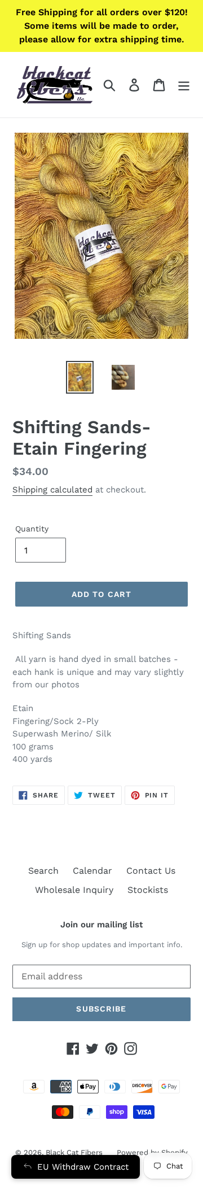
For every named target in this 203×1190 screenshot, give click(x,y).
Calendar (92, 870)
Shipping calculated (52, 490)
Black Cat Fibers (74, 1152)
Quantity (31, 528)
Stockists (147, 889)
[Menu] (183, 85)
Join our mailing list (101, 924)
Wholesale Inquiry (74, 889)
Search (43, 870)
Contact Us (150, 870)
